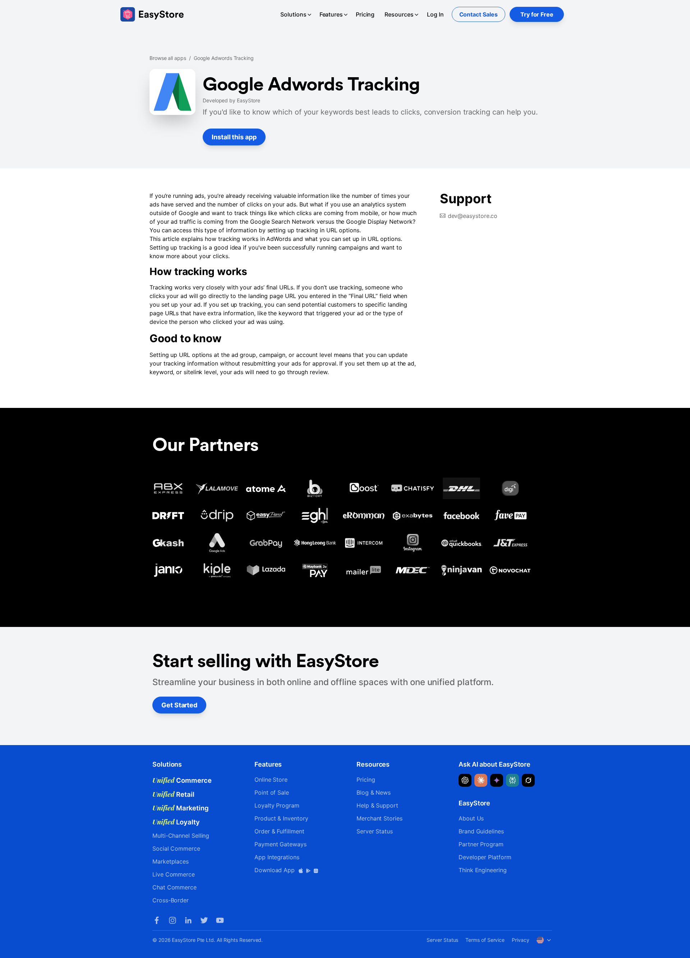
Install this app (234, 137)
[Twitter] (204, 920)
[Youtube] (220, 920)
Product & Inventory (281, 818)
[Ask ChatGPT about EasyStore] (465, 780)
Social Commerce (176, 848)
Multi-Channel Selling (180, 835)
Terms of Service (485, 940)
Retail (173, 794)
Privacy (520, 940)
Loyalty (176, 822)
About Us (471, 818)
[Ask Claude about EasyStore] (480, 780)
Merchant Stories (379, 818)
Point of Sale (271, 792)
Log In (435, 14)
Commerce (182, 780)
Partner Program (481, 844)
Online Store (271, 779)
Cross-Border (170, 900)
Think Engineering (483, 870)
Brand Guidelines (481, 831)
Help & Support (377, 805)
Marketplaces (170, 861)
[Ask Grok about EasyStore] (528, 780)
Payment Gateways (280, 844)
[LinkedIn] (188, 920)
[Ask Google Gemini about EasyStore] (496, 780)
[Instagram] (172, 920)
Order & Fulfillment (279, 831)
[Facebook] (156, 920)
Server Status (374, 831)
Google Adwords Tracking (224, 58)
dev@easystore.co (473, 215)
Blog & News (373, 792)
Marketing (180, 808)
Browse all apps (168, 58)
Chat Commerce (174, 887)
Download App (275, 870)
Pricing (365, 14)
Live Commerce (173, 874)
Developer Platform (485, 857)
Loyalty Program (276, 805)
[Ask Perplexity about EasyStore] (512, 780)
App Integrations (276, 857)
